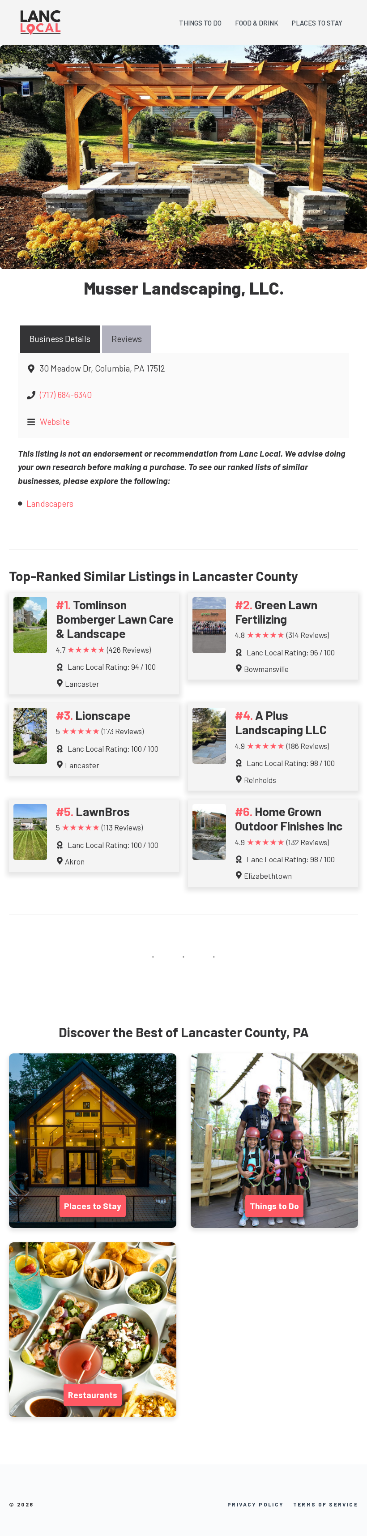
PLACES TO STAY (317, 23)
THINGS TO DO (200, 23)
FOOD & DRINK (256, 23)
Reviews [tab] (126, 339)
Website (55, 421)
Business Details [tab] (60, 339)
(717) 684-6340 (66, 394)
